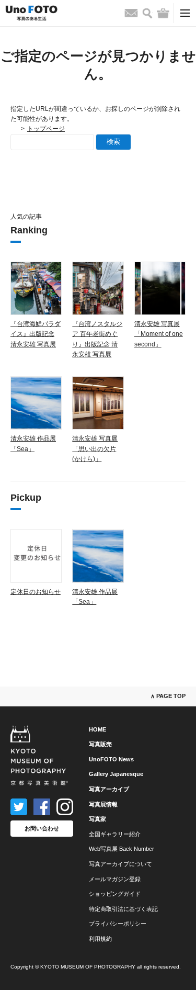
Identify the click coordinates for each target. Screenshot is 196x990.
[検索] (147, 13)
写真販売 (100, 744)
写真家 (97, 819)
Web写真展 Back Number (121, 849)
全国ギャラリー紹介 (115, 834)
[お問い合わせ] (131, 13)
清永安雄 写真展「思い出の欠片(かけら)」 (95, 448)
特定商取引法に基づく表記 (123, 909)
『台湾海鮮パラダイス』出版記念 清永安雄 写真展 (35, 333)
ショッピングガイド (115, 894)
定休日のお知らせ (35, 591)
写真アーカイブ (109, 789)
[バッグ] (163, 13)
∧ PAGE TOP (168, 696)
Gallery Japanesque (116, 774)
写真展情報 (103, 804)
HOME (97, 729)
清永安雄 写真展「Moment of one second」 (158, 333)
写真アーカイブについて (120, 864)
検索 (113, 141)
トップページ (46, 128)
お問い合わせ (42, 828)
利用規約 (100, 939)
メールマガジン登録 (115, 879)
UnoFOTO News (111, 759)
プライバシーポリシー (117, 923)
